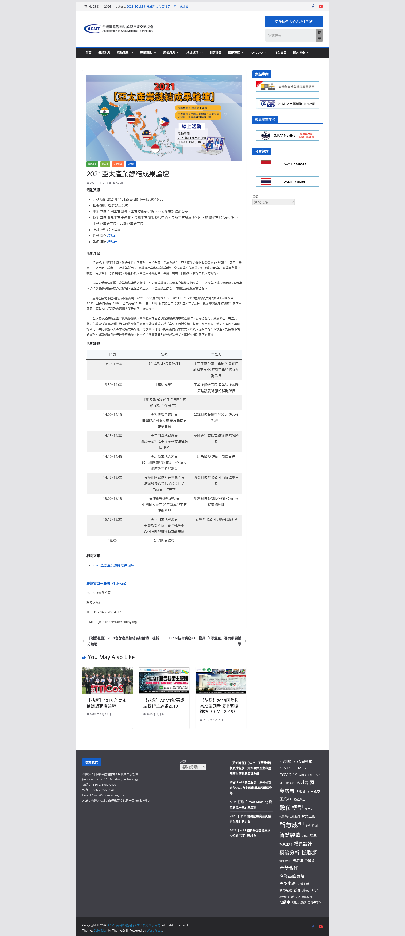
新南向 (105, 164)
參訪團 (286, 791)
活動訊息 (123, 52)
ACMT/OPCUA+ (291, 768)
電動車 (284, 902)
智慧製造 (290, 834)
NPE (281, 783)
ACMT (119, 183)
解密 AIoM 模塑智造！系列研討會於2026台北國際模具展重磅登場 (251, 787)
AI (306, 768)
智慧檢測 (312, 826)
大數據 (300, 791)
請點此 (112, 235)
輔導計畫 (215, 52)
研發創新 (303, 884)
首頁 (89, 52)
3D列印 (285, 761)
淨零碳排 (284, 861)
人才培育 (305, 782)
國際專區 (234, 52)
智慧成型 (291, 825)
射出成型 (313, 791)
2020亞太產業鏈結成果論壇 (113, 565)
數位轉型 (291, 808)
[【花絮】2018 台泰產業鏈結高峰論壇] (107, 670)
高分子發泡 (314, 902)
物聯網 (310, 861)
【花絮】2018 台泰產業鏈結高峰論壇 (106, 703)
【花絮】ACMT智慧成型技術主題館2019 (163, 703)
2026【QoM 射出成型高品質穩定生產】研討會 (157, 6)
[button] (131, 53)
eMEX (302, 775)
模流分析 (289, 852)
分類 (255, 196)
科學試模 (285, 890)
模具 (313, 835)
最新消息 (104, 52)
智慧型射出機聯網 (289, 816)
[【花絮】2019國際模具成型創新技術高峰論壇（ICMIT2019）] (221, 670)
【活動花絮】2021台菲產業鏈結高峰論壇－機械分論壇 (123, 641)
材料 (305, 836)
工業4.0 (285, 799)
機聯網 (309, 852)
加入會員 (280, 52)
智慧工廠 (308, 816)
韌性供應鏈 (299, 902)
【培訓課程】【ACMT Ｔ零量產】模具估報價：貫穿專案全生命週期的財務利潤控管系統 (251, 768)
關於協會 (299, 52)
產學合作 (288, 868)
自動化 (315, 891)
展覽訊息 (146, 52)
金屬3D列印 (308, 896)
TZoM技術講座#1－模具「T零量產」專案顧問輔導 (205, 641)
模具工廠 (285, 844)
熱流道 (297, 860)
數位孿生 (299, 799)
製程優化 (284, 896)
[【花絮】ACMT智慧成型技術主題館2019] (164, 670)
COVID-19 (288, 774)
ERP (310, 775)
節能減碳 (301, 890)
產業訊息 (169, 52)
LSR (317, 775)
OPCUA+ (257, 52)
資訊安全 (295, 896)
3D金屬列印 (302, 761)
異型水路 (287, 883)
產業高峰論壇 (292, 876)
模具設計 (303, 844)
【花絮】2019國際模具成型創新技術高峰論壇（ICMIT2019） (219, 706)
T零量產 (290, 783)
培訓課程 (192, 52)
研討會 (131, 164)
